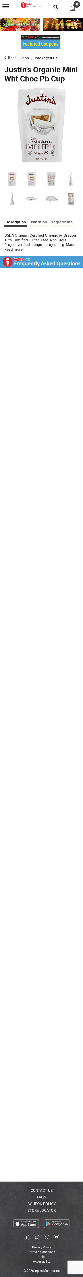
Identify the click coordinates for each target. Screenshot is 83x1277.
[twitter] (46, 1238)
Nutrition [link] (39, 222)
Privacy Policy (41, 1247)
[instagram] (36, 1238)
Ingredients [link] (62, 222)
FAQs (41, 1197)
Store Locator (41, 1210)
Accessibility (41, 1261)
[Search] (52, 6)
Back (12, 57)
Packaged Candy (49, 58)
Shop (24, 58)
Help (42, 1257)
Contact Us (42, 1190)
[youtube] (56, 1238)
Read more (13, 249)
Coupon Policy (41, 1204)
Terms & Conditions (41, 1252)
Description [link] (16, 222)
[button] (12, 179)
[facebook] (26, 1238)
